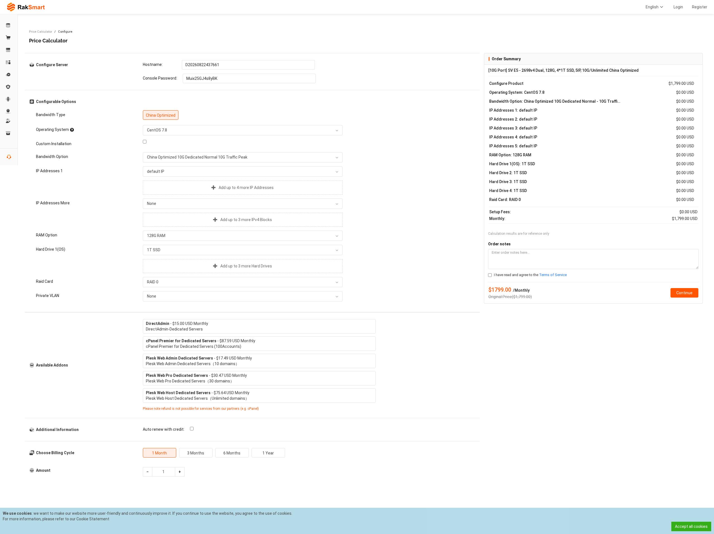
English (652, 7)
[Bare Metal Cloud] (9, 62)
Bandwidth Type (50, 114)
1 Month (159, 453)
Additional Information (57, 429)
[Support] (9, 121)
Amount (43, 470)
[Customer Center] (9, 25)
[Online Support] (9, 157)
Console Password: (160, 78)
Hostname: (153, 64)
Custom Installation (53, 144)
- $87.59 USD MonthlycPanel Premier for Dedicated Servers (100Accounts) (200, 344)
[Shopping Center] (9, 37)
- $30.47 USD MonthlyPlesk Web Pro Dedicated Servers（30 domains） (196, 378)
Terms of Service (553, 275)
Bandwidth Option (52, 156)
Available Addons (52, 365)
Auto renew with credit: (163, 429)
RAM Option (46, 235)
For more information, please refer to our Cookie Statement (56, 519)
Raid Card (44, 281)
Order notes (499, 244)
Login (678, 7)
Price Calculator (40, 31)
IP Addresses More (53, 203)
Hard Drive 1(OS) (50, 249)
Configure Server (52, 65)
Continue (684, 293)
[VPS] (9, 74)
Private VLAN (47, 295)
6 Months (231, 453)
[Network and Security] (9, 111)
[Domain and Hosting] (9, 99)
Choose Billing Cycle (55, 453)
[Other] (9, 87)
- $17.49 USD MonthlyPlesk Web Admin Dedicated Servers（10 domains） (199, 361)
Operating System (52, 129)
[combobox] (242, 130)
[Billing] (9, 133)
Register (699, 7)
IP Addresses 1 (49, 171)
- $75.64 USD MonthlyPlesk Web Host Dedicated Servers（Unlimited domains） (197, 396)
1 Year (268, 453)
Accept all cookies (691, 526)
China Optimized (160, 115)
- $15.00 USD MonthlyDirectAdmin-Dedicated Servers (177, 326)
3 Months (195, 453)
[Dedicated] (9, 50)
